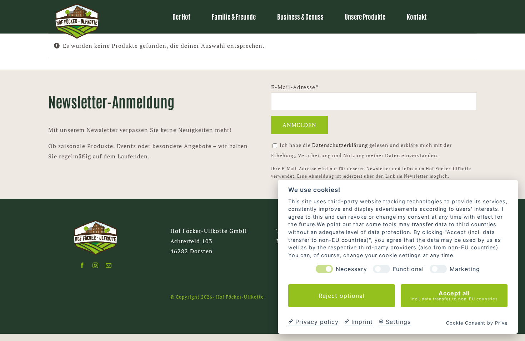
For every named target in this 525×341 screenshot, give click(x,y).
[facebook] (82, 265)
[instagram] (95, 265)
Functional (408, 269)
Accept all (454, 295)
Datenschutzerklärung (340, 145)
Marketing (465, 269)
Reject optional (342, 295)
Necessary (351, 269)
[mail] (109, 265)
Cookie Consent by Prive (477, 323)
